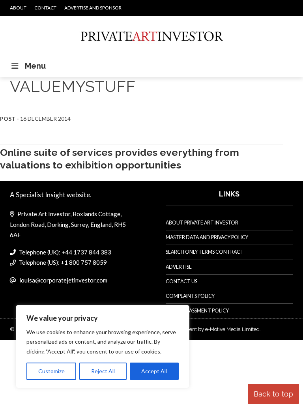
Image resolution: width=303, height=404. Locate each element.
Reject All (103, 371)
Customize (51, 371)
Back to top (273, 394)
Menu (35, 66)
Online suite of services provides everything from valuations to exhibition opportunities (119, 158)
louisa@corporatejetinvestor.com (63, 280)
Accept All (154, 371)
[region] (102, 347)
